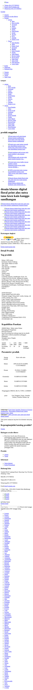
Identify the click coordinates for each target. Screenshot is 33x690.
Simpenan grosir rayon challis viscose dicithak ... (16, 166)
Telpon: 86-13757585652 (11, 5)
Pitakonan (7, 67)
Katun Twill (15, 46)
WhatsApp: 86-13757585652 (12, 8)
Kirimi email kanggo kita (8, 247)
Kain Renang (15, 62)
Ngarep (6, 15)
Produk (6, 18)
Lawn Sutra (15, 64)
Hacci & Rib (15, 23)
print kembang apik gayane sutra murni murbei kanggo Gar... (17, 158)
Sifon (13, 44)
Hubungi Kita (8, 69)
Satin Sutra (15, 59)
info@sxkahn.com (9, 486)
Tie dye (14, 34)
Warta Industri (8, 463)
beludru (14, 28)
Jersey (13, 26)
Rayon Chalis (16, 56)
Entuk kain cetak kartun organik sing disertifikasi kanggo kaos (17, 148)
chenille (14, 38)
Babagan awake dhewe (11, 16)
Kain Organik (16, 51)
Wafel (13, 29)
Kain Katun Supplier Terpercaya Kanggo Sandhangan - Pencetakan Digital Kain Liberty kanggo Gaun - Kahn (16, 411)
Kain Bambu (15, 43)
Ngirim (3, 429)
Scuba (13, 33)
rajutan (10, 20)
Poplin (13, 52)
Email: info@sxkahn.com (11, 7)
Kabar (6, 66)
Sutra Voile (15, 61)
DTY (13, 36)
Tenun (10, 41)
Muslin (14, 49)
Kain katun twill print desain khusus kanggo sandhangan (16, 140)
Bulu (13, 21)
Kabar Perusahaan (9, 465)
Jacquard (14, 24)
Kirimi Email (4, 503)
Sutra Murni (15, 54)
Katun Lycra (15, 39)
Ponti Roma (15, 31)
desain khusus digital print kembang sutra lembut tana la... (17, 183)
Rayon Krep (15, 57)
